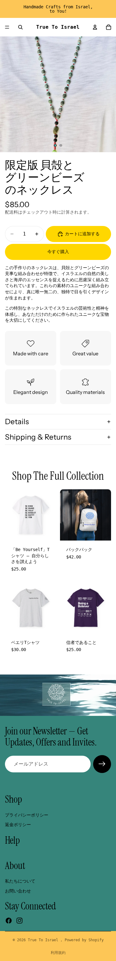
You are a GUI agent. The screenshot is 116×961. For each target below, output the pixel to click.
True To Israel (44, 940)
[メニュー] (7, 27)
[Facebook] (8, 920)
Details (17, 421)
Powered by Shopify (84, 940)
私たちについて (20, 881)
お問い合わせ (18, 890)
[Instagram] (19, 920)
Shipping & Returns (38, 436)
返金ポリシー (18, 824)
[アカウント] (95, 27)
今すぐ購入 (58, 251)
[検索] (20, 27)
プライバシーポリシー (26, 815)
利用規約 (58, 953)
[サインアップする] (102, 764)
